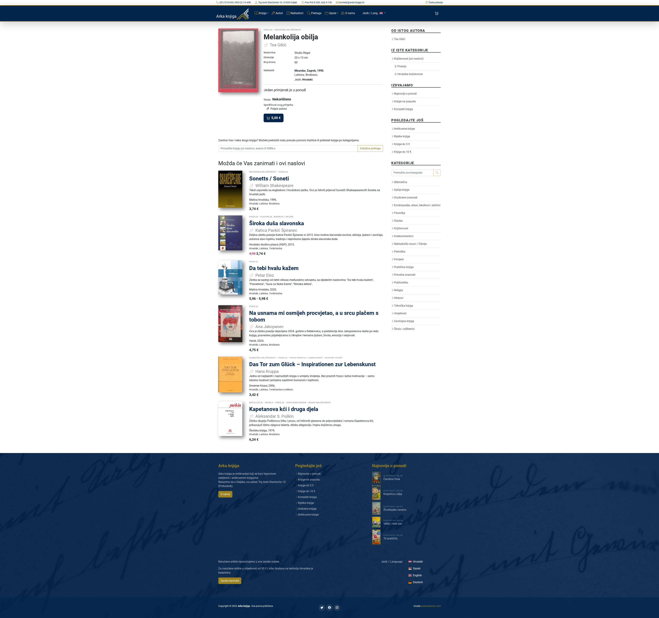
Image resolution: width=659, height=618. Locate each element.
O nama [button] (225, 494)
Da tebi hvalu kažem (274, 268)
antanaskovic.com (431, 606)
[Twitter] (322, 607)
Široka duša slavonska (276, 223)
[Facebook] (329, 607)
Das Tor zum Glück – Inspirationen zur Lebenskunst (312, 364)
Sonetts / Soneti (269, 178)
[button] (437, 13)
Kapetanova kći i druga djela (283, 409)
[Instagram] (337, 607)
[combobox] (288, 148)
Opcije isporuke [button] (230, 580)
